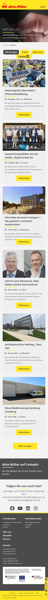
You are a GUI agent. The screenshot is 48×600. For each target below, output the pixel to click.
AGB (37, 593)
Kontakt (5, 527)
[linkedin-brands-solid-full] (28, 508)
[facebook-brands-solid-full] (12, 508)
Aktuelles (7, 535)
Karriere (7, 539)
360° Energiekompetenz (32, 522)
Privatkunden (9, 518)
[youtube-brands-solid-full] (20, 508)
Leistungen (6, 525)
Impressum (12, 593)
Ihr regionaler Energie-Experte (12, 522)
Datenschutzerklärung (26, 593)
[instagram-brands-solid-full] (36, 508)
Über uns (7, 532)
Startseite (6, 45)
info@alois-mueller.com (14, 563)
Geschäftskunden (33, 518)
